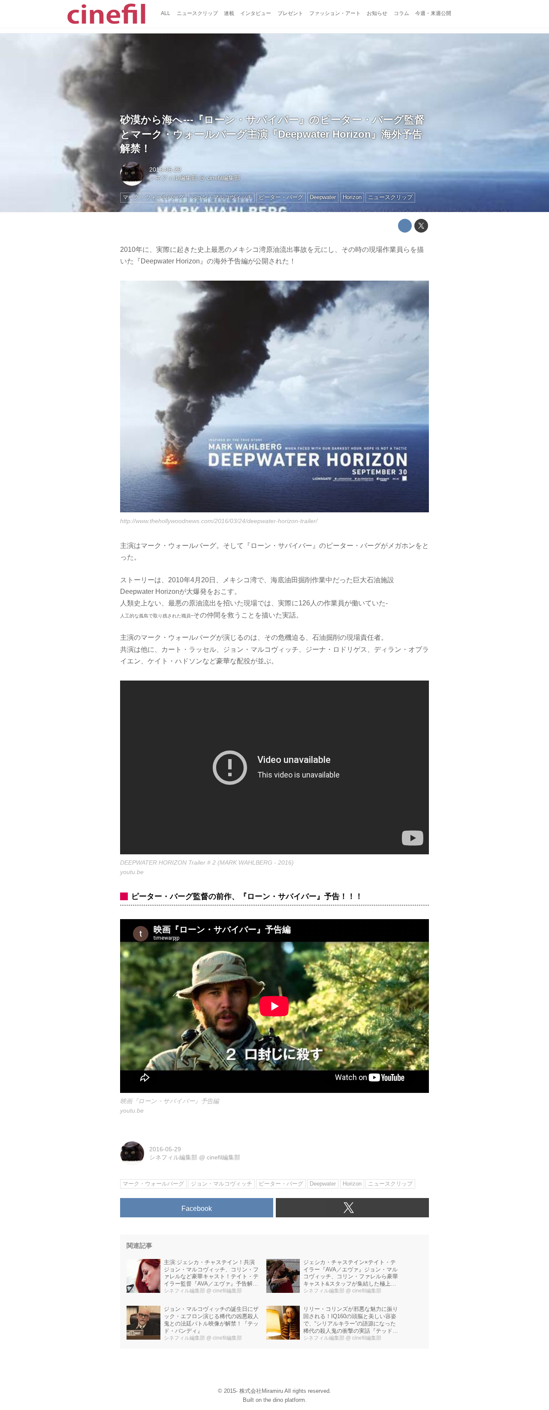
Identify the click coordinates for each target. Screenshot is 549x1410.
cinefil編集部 (223, 177)
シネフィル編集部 (173, 177)
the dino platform (284, 1400)
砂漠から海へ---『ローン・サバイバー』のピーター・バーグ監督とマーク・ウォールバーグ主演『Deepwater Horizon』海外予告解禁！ (272, 134)
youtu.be (132, 871)
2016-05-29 (165, 169)
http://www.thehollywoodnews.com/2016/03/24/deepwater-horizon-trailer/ (218, 520)
